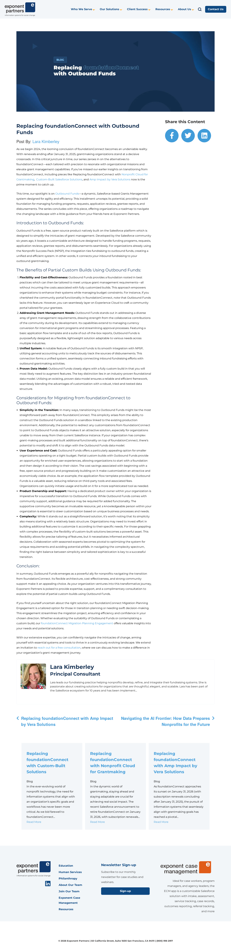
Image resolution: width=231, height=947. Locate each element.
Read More (34, 822)
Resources (162, 9)
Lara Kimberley (45, 141)
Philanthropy (68, 878)
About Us (184, 9)
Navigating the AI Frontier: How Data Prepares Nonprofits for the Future (165, 721)
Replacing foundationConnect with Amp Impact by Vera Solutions (67, 721)
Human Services (70, 872)
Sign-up (125, 891)
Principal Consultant (75, 674)
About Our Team (70, 885)
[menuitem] (82, 9)
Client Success (137, 9)
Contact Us (216, 9)
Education (66, 865)
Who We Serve (81, 9)
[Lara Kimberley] (33, 676)
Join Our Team (69, 891)
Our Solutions (109, 9)
